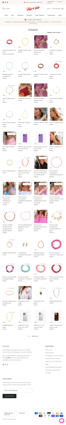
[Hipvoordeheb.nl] (33, 8)
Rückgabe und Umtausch (54, 355)
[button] (61, 420)
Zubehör (29, 15)
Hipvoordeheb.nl (11, 419)
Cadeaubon (51, 15)
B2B (46, 364)
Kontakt (48, 373)
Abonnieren (9, 396)
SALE (60, 15)
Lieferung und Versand (53, 361)
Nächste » (35, 336)
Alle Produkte (39, 15)
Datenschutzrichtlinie (52, 370)
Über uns (48, 350)
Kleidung (20, 15)
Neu (12, 15)
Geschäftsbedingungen (53, 367)
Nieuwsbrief (49, 353)
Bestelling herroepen (52, 358)
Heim (6, 15)
